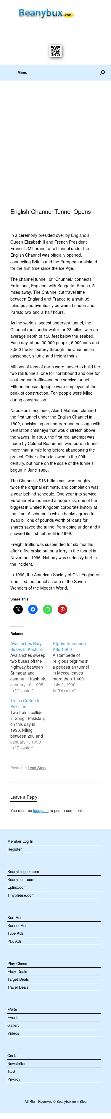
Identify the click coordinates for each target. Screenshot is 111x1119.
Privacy (13, 1079)
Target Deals (18, 979)
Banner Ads (17, 925)
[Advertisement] (55, 138)
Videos (13, 1033)
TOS (11, 1071)
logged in (41, 810)
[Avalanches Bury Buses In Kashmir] (31, 666)
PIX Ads (14, 941)
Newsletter (16, 1063)
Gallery (13, 1025)
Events (13, 1017)
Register (14, 849)
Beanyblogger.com (23, 871)
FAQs (12, 1009)
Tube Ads (15, 933)
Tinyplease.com (21, 895)
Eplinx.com (17, 887)
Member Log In (20, 841)
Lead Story (37, 767)
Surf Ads (14, 917)
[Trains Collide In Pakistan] (31, 724)
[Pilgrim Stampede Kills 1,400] (74, 666)
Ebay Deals (17, 971)
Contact (14, 1055)
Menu (22, 72)
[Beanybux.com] (55, 12)
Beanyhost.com (20, 879)
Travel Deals (18, 987)
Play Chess (17, 963)
